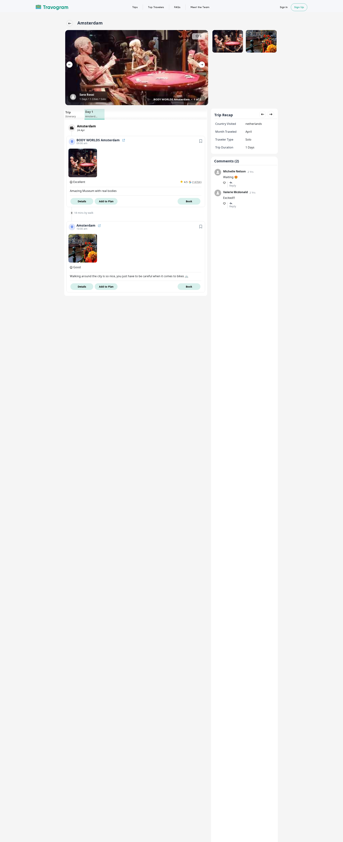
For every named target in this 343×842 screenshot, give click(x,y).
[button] (74, 114)
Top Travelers (156, 7)
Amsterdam (86, 225)
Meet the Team (200, 7)
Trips (135, 7)
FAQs (177, 7)
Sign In (284, 7)
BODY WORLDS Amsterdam (98, 140)
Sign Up (299, 7)
